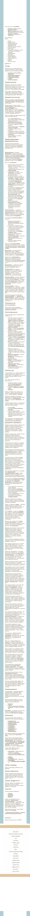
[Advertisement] (15, 11)
